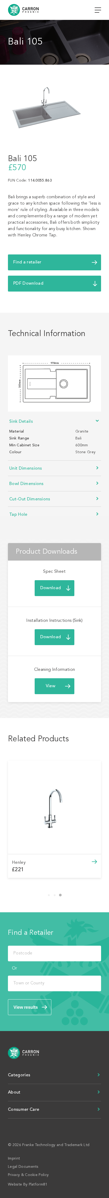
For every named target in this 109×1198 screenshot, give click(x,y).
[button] (48, 895)
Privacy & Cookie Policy (28, 1175)
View (50, 686)
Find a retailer (27, 262)
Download (50, 588)
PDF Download (28, 283)
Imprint (14, 1158)
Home (27, 1053)
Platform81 (38, 1184)
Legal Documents (23, 1167)
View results (25, 1007)
